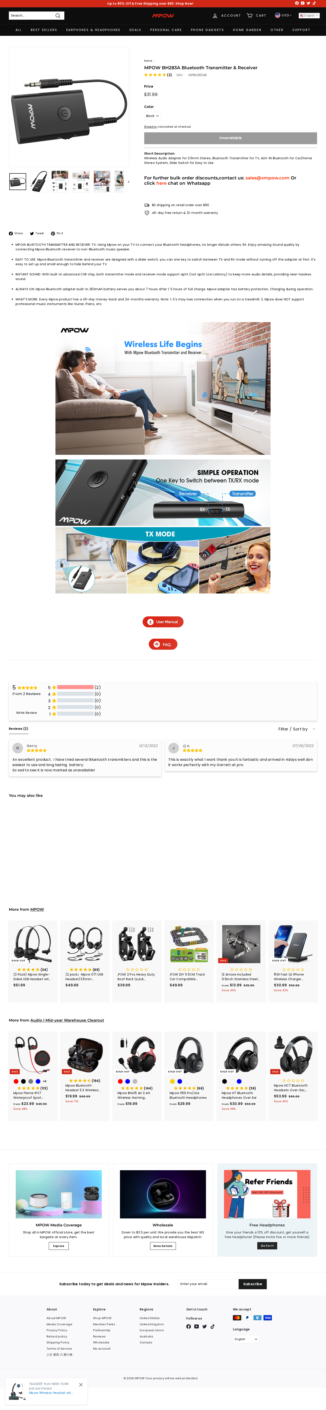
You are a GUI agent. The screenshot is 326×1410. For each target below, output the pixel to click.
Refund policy (57, 1336)
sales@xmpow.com (267, 178)
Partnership (102, 1330)
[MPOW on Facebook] (188, 1326)
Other (277, 30)
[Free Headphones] (267, 1194)
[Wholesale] (163, 1194)
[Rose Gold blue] (189, 1082)
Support (302, 30)
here (161, 183)
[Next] (126, 181)
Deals (135, 30)
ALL (19, 30)
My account (102, 1349)
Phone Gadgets (207, 30)
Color (149, 106)
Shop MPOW (102, 1318)
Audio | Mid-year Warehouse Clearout (67, 1020)
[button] (158, 75)
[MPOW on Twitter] (204, 1326)
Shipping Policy (58, 1342)
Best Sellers (44, 30)
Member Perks (104, 1324)
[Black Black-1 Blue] (241, 1082)
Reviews (99, 1336)
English (309, 15)
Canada (146, 1342)
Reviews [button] (18, 728)
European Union (152, 1330)
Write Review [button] (26, 713)
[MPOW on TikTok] (212, 1326)
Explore (58, 1246)
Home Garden (247, 30)
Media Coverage (59, 1324)
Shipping (150, 127)
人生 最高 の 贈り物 (60, 1354)
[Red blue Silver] (137, 1082)
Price (148, 86)
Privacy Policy (57, 1330)
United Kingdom (152, 1324)
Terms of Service (59, 1349)
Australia (146, 1336)
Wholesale (101, 1342)
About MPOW (56, 1318)
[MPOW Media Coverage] (59, 1194)
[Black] (32, 857)
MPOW (37, 909)
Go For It (267, 1246)
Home (148, 61)
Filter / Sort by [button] (293, 729)
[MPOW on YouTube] (196, 1326)
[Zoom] (69, 107)
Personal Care (166, 30)
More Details (162, 1246)
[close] (81, 1385)
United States (150, 1318)
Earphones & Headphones (93, 30)
